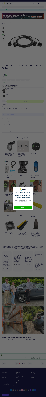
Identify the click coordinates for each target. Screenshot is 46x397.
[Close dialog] (32, 188)
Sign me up (23, 207)
